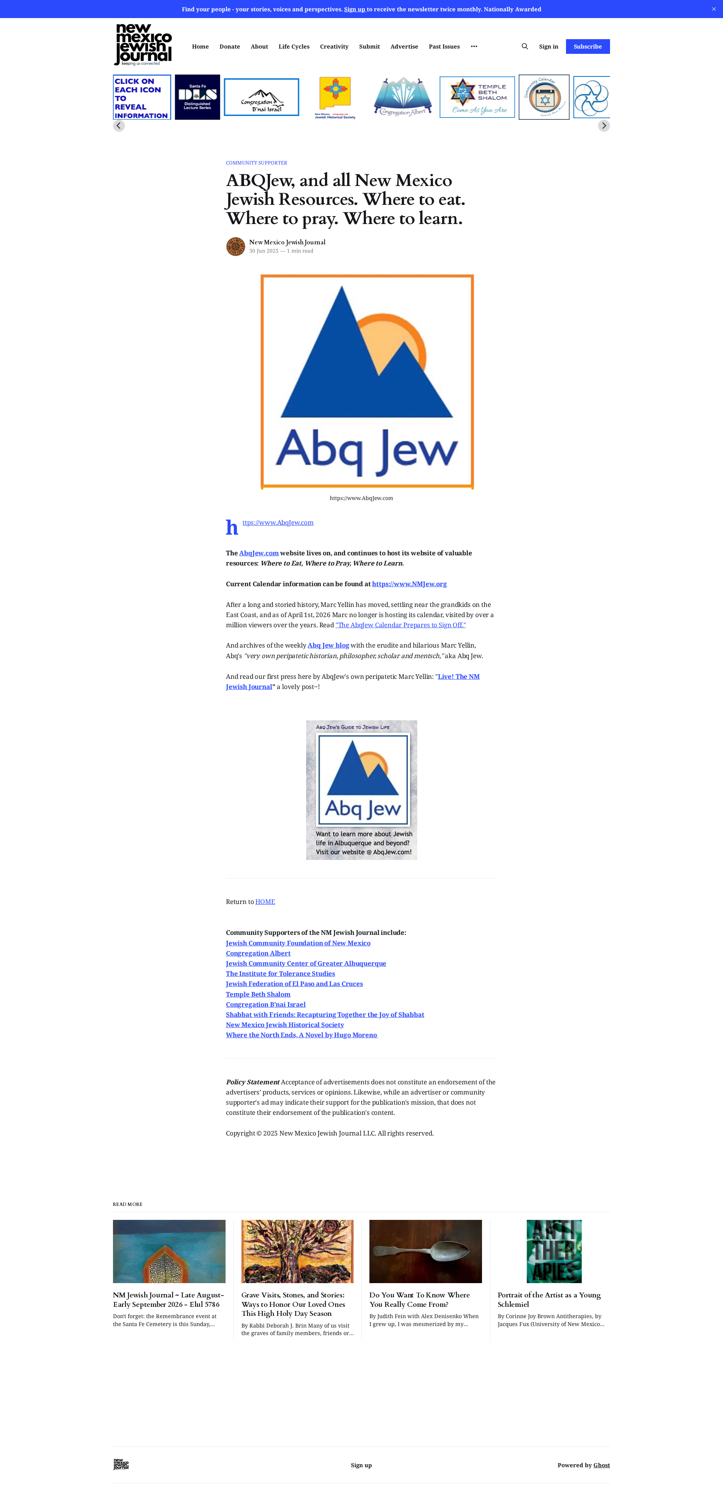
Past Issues (444, 46)
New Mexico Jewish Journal (287, 242)
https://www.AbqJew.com (278, 522)
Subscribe (588, 46)
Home (200, 46)
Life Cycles (294, 46)
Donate (230, 46)
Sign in (548, 46)
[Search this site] (525, 46)
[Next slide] (604, 126)
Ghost (601, 1465)
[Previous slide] (119, 126)
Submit (369, 46)
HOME (265, 901)
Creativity (334, 46)
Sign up (361, 1465)
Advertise (404, 46)
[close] (714, 9)
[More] (474, 46)
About (259, 46)
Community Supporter (256, 162)
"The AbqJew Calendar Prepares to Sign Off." (401, 624)
